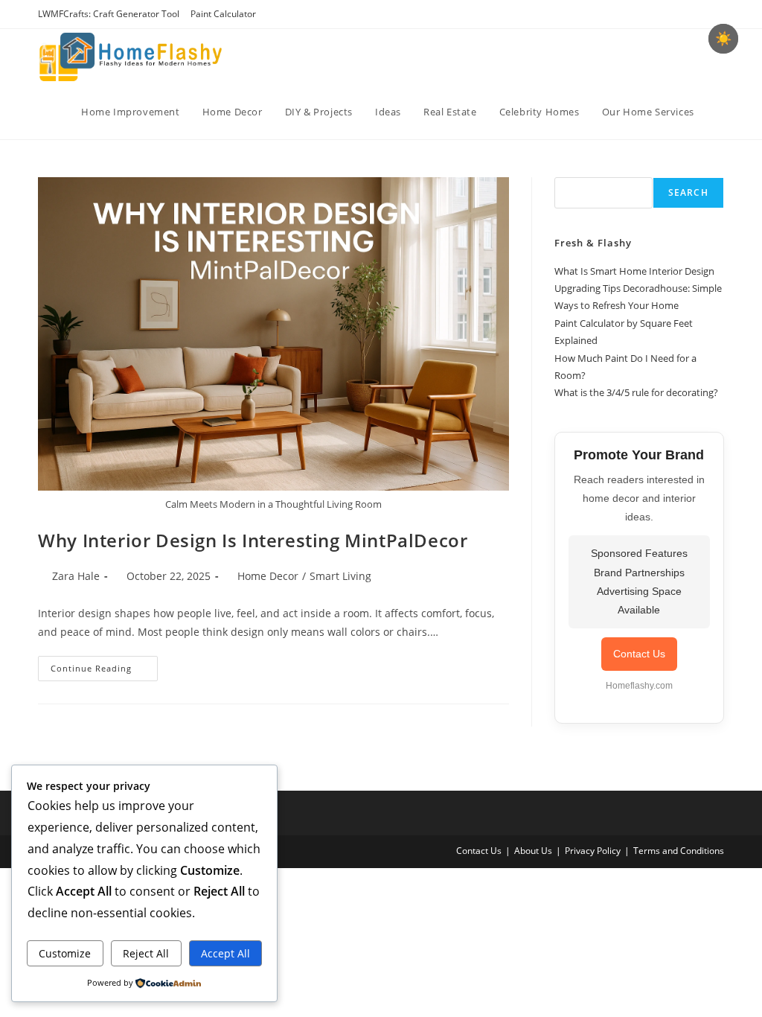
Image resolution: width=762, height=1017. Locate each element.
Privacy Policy (593, 850)
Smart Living (340, 576)
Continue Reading (104, 671)
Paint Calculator (223, 13)
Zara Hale (76, 576)
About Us (533, 850)
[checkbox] (723, 39)
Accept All (225, 953)
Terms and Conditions (678, 850)
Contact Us (639, 654)
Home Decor (267, 576)
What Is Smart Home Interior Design (634, 271)
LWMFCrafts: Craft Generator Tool (108, 13)
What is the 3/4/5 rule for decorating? (636, 392)
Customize (65, 953)
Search (688, 192)
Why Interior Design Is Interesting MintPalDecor (252, 540)
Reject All (146, 953)
